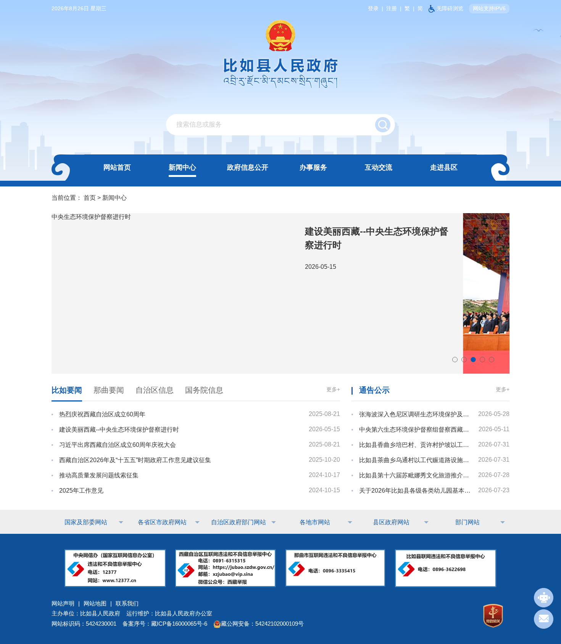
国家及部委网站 (85, 522)
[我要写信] (543, 619)
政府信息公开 (247, 167)
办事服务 (313, 167)
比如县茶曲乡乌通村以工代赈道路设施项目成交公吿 (415, 460)
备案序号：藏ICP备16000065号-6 (165, 623)
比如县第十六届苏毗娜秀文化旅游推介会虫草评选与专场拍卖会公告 (415, 475)
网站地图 (95, 603)
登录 (373, 8)
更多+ (333, 389)
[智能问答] (543, 597)
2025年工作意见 (81, 490)
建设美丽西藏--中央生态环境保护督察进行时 (119, 429)
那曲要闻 (109, 390)
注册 (391, 8)
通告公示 (374, 390)
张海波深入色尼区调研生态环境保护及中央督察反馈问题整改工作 (415, 414)
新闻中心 (182, 167)
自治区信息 (154, 390)
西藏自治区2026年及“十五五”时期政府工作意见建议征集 (135, 460)
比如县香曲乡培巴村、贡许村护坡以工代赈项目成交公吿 (415, 445)
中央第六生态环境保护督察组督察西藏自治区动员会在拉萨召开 (415, 429)
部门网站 (467, 522)
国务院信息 (204, 390)
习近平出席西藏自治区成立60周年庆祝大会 (117, 445)
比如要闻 (67, 390)
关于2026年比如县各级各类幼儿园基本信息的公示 (415, 490)
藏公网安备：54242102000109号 (262, 623)
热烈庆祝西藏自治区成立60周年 (102, 414)
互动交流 (378, 167)
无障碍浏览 (450, 8)
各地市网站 (315, 522)
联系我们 (127, 603)
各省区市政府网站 (162, 522)
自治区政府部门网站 (238, 522)
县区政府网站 (391, 522)
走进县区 (444, 167)
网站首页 (117, 167)
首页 (90, 197)
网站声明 (63, 603)
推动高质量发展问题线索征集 (99, 475)
